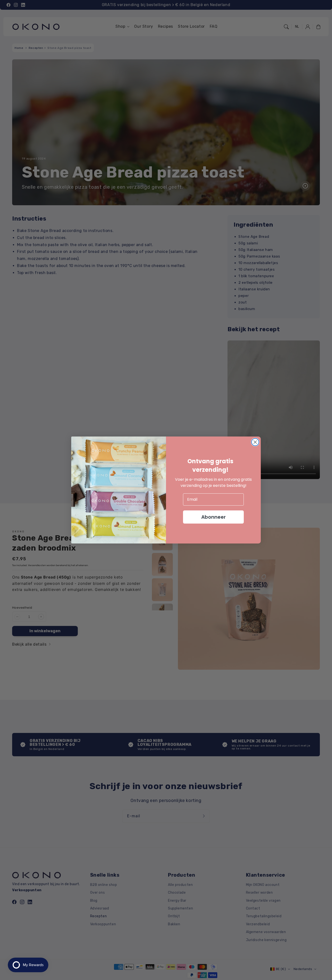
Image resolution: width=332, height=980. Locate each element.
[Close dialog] (255, 442)
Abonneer (213, 517)
